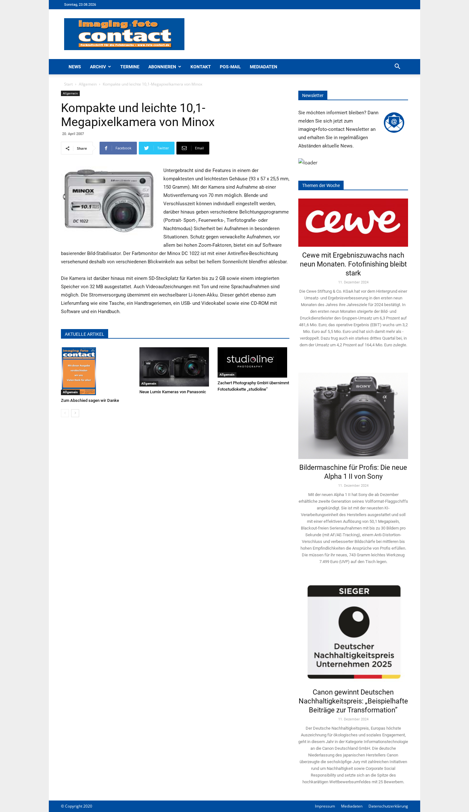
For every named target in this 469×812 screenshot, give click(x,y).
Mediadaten (263, 66)
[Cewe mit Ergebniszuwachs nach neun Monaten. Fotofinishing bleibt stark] (353, 223)
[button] (397, 67)
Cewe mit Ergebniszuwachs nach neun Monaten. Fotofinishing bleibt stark (353, 264)
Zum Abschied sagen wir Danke (90, 400)
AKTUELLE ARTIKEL (84, 334)
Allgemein (88, 84)
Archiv (98, 66)
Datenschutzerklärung (388, 806)
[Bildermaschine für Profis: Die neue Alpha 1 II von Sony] (353, 411)
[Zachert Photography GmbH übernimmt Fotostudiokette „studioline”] (253, 362)
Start (68, 84)
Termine (129, 66)
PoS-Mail (230, 66)
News (75, 66)
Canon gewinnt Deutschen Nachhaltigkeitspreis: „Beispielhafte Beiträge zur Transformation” (353, 701)
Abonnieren (162, 66)
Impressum (325, 806)
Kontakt (200, 66)
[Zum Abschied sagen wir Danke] (97, 371)
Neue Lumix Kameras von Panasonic (172, 391)
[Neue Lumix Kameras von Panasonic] (175, 367)
